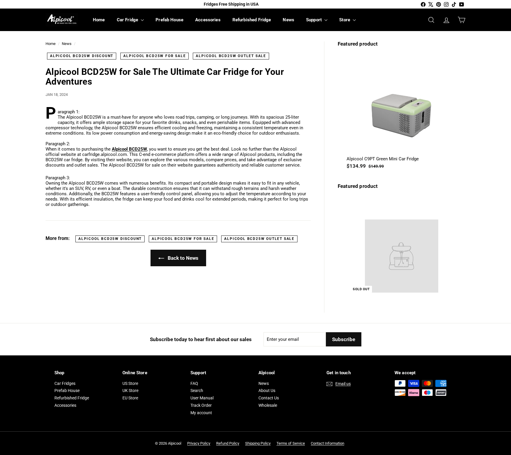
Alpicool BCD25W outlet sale (231, 56)
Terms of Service (290, 443)
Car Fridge (128, 19)
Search (196, 390)
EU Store (130, 398)
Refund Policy (227, 443)
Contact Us (268, 398)
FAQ (194, 383)
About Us (266, 390)
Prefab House (169, 19)
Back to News (182, 258)
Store (345, 19)
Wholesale (267, 405)
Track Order (201, 405)
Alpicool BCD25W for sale (154, 56)
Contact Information (327, 443)
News (288, 19)
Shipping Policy (258, 443)
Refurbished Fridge (251, 19)
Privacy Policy (198, 443)
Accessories (208, 19)
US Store (130, 383)
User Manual (202, 398)
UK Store (130, 390)
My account (201, 412)
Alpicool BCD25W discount (81, 56)
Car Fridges (64, 383)
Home (99, 19)
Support (314, 19)
